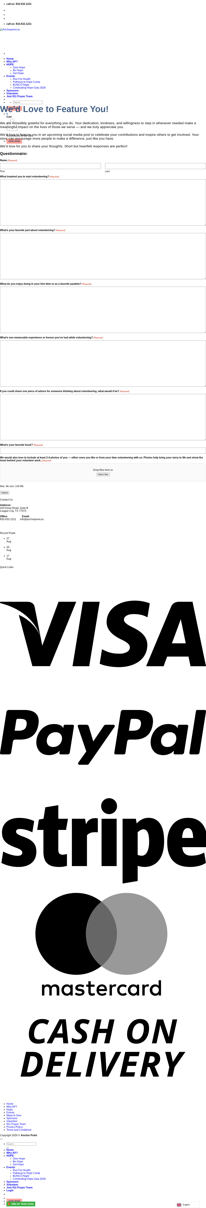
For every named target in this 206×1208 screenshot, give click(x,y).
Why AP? (11, 1106)
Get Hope (18, 1164)
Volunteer (11, 1121)
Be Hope (18, 1161)
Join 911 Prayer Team (19, 1187)
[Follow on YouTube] (103, 531)
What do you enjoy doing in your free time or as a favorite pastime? (45, 283)
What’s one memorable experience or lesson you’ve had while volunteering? (51, 337)
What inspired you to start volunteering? (29, 176)
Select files (103, 474)
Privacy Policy (8, 572)
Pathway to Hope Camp (26, 1173)
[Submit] (7, 1147)
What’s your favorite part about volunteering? (32, 230)
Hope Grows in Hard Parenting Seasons (29, 553)
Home (9, 1103)
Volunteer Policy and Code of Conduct (22, 578)
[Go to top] (1, 1139)
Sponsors (11, 1118)
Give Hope (19, 1158)
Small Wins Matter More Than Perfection (29, 561)
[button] (106, 1194)
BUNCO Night (21, 1176)
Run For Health (21, 1170)
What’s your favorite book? (21, 444)
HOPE (10, 1155)
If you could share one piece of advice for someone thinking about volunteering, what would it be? (64, 391)
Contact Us (13, 10)
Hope (9, 1109)
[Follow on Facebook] (103, 524)
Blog (9, 14)
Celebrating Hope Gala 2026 (29, 1178)
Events (10, 1112)
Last (107, 171)
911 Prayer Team (16, 1124)
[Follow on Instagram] (103, 526)
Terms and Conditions (12, 575)
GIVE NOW (14, 141)
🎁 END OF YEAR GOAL (21, 1204)
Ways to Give (13, 1115)
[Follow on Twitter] (103, 529)
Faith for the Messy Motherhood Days (27, 544)
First (2, 171)
